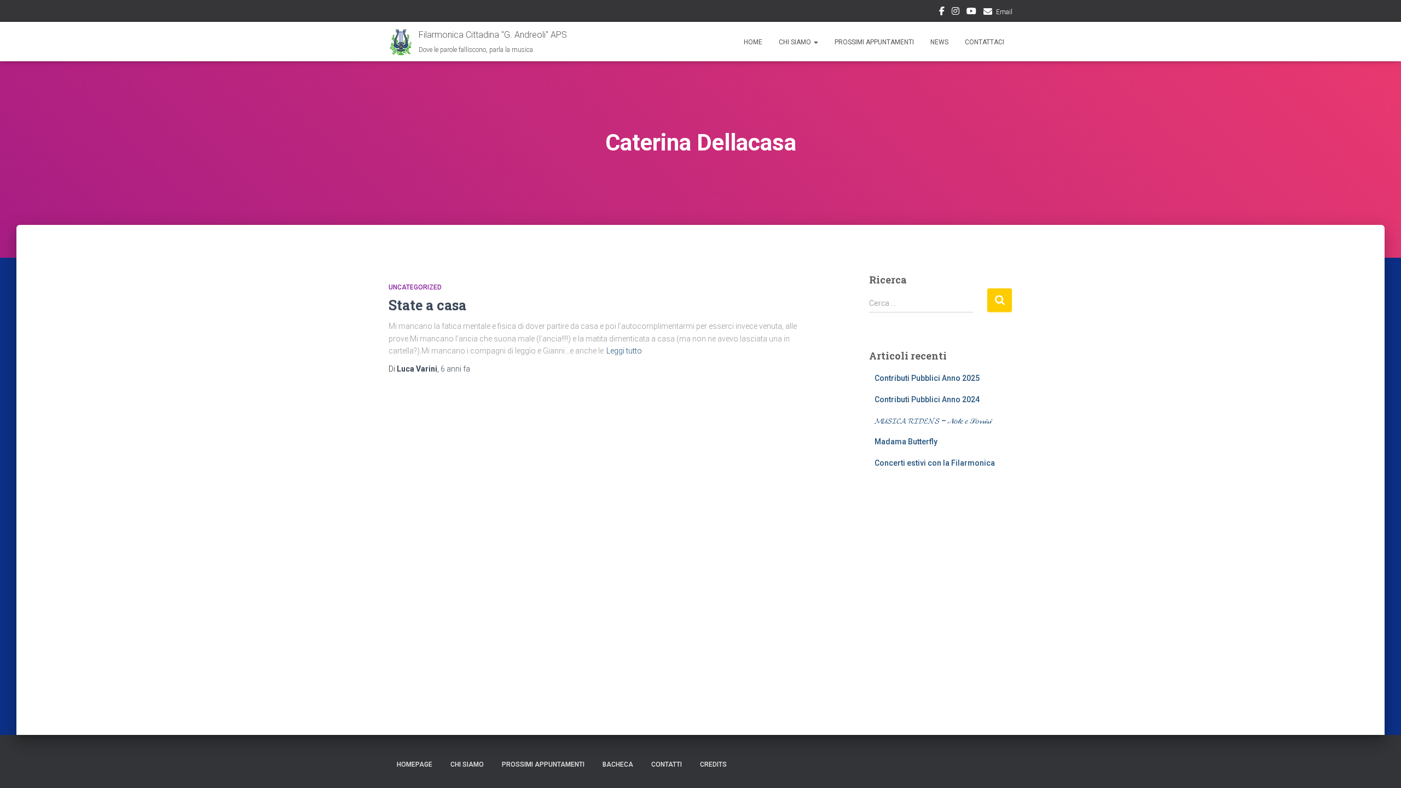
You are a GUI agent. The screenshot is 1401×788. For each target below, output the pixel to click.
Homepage (414, 764)
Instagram (955, 12)
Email (1004, 12)
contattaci (984, 42)
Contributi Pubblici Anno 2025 (927, 378)
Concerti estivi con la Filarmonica (935, 463)
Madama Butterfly (906, 441)
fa (455, 368)
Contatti (666, 764)
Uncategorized (415, 287)
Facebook (942, 12)
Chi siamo (467, 764)
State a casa (427, 305)
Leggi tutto (624, 350)
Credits (713, 764)
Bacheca (618, 764)
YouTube (971, 12)
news (939, 42)
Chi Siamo (796, 42)
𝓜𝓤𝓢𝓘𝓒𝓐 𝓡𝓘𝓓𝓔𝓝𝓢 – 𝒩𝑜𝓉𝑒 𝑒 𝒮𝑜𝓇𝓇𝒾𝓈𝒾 (933, 420)
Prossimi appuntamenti (874, 42)
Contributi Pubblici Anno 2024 (927, 399)
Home (753, 42)
